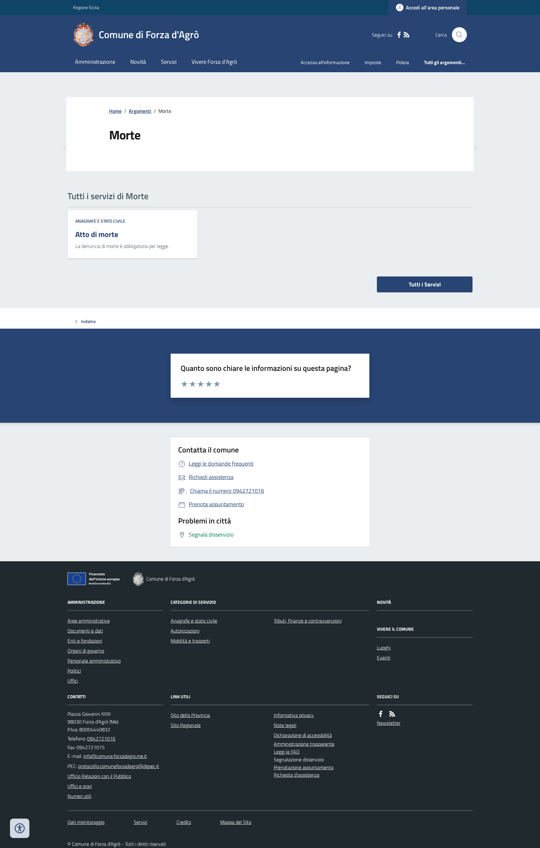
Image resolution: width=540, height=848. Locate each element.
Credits (184, 822)
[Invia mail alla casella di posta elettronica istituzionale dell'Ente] (115, 756)
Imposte (373, 62)
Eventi (383, 657)
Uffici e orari (80, 786)
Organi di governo (86, 650)
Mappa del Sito (235, 822)
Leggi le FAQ (287, 751)
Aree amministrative (89, 620)
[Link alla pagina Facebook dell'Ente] (380, 714)
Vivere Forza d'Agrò (214, 62)
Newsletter (388, 723)
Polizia (402, 62)
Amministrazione (95, 62)
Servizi (169, 62)
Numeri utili (79, 796)
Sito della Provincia (190, 715)
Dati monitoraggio (86, 822)
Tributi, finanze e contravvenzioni (308, 620)
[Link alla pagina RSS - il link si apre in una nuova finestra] (406, 35)
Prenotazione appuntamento (303, 767)
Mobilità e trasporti (190, 640)
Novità (138, 62)
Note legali (285, 725)
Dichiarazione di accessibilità (303, 735)
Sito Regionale (186, 725)
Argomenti (140, 111)
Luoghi (384, 647)
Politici (74, 670)
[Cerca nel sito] (457, 34)
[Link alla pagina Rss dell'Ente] (392, 714)
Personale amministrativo (94, 660)
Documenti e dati (85, 630)
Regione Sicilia (86, 7)
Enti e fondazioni (85, 640)
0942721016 (101, 738)
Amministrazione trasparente (304, 744)
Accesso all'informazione (325, 62)
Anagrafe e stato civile (100, 221)
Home (115, 111)
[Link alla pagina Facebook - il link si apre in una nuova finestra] (399, 35)
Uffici (73, 680)
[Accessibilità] (20, 828)
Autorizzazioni (185, 630)
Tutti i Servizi (425, 284)
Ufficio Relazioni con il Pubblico (99, 776)
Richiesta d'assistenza (296, 775)
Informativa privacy (294, 715)
